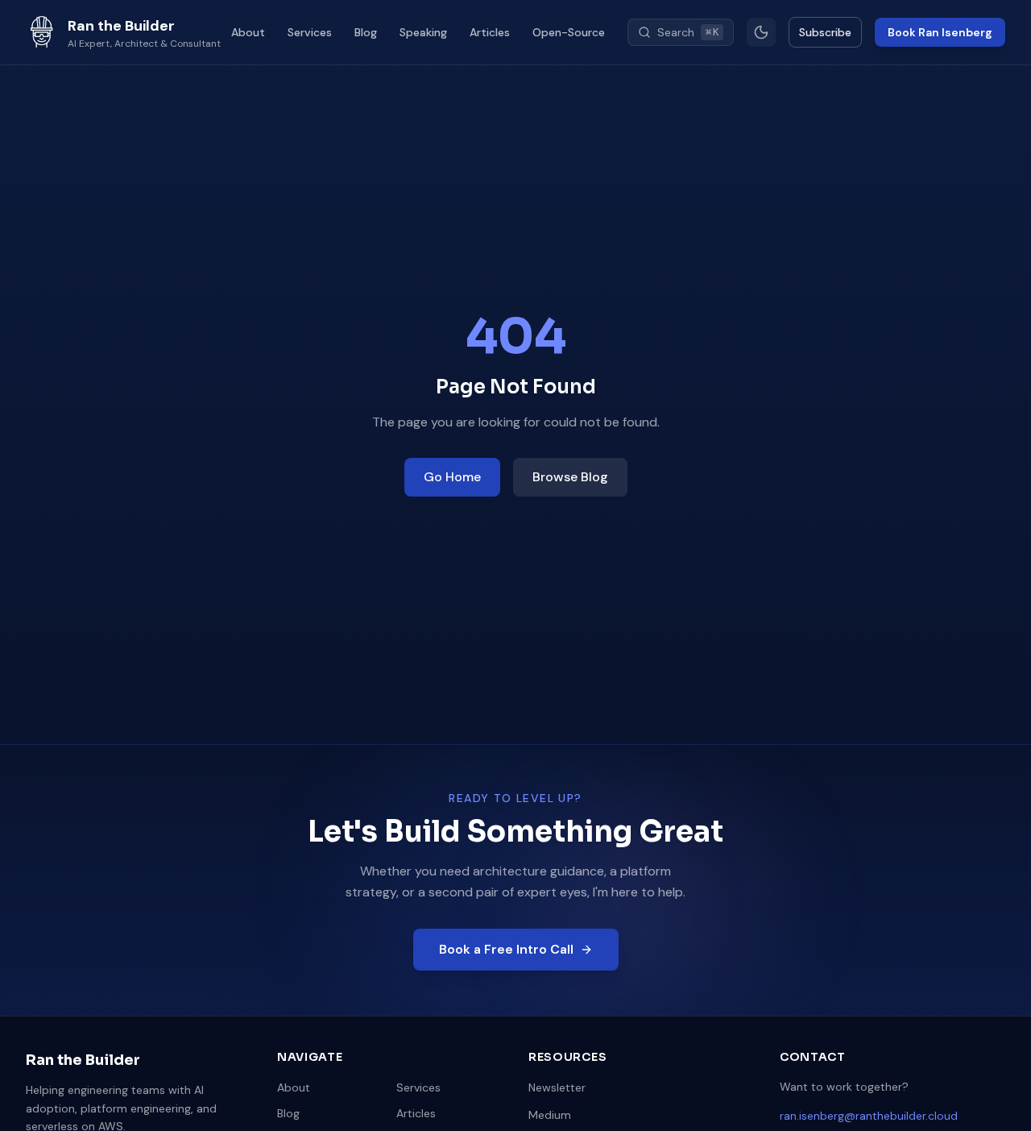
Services (418, 1087)
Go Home (452, 476)
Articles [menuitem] (490, 32)
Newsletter (557, 1087)
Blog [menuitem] (365, 32)
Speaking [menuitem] (423, 32)
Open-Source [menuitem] (568, 32)
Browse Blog (570, 476)
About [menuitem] (248, 32)
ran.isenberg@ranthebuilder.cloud (869, 1115)
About (293, 1087)
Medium (549, 1115)
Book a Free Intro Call (506, 949)
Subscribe (825, 32)
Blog (288, 1113)
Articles (416, 1113)
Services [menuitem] (310, 32)
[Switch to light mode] (761, 32)
